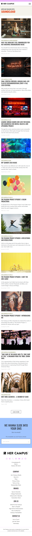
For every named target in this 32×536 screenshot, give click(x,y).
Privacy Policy (16, 481)
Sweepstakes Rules (16, 485)
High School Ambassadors (16, 508)
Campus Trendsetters (16, 512)
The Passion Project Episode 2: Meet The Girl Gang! (14, 278)
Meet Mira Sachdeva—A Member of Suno (14, 397)
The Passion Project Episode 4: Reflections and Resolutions (15, 239)
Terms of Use (16, 483)
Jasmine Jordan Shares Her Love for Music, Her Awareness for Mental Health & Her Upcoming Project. (15, 124)
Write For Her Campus (16, 504)
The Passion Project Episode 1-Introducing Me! (15, 316)
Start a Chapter (16, 506)
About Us (16, 477)
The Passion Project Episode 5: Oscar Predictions (13, 200)
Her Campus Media (16, 475)
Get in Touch (16, 519)
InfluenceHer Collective (16, 496)
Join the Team (16, 521)
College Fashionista (16, 494)
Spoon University (16, 492)
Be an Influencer (16, 510)
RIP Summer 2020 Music (9, 162)
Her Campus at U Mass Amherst (9, 40)
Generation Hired (16, 498)
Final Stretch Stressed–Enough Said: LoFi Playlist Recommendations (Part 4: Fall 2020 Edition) (15, 83)
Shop (16, 479)
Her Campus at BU (5, 394)
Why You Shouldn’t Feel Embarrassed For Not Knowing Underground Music (15, 43)
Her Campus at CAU (6, 119)
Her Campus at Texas (6, 79)
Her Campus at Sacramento (8, 352)
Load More (16, 412)
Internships (16, 523)
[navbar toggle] (30, 3)
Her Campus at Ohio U (7, 197)
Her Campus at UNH (6, 160)
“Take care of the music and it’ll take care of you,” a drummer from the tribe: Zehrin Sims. (15, 356)
